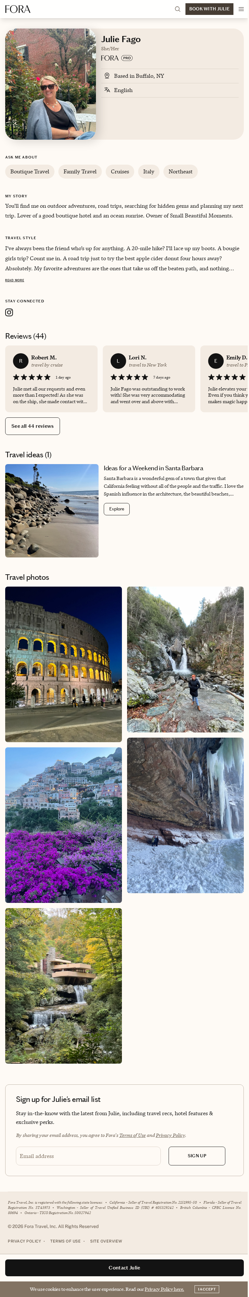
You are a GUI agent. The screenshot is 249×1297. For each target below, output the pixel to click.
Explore (116, 509)
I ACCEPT (207, 1289)
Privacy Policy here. (164, 1289)
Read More (14, 280)
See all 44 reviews (32, 426)
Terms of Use (132, 1135)
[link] (124, 510)
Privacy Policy (170, 1135)
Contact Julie (124, 1268)
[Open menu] (241, 9)
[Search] (177, 9)
